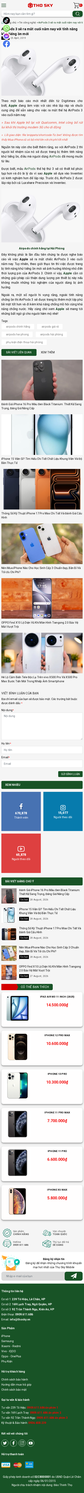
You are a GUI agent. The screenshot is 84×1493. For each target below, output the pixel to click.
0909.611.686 (24, 1314)
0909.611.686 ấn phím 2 (45, 1412)
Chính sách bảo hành (14, 1379)
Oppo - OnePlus (11, 1356)
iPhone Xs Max (57, 1189)
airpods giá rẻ (50, 326)
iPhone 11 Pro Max (57, 1112)
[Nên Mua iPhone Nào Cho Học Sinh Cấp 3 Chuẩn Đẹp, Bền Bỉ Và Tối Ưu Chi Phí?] (42, 544)
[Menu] (3, 5)
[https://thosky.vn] (41, 5)
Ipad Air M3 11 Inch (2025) (57, 996)
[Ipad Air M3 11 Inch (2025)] (17, 1008)
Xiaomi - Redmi (11, 1346)
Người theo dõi (63, 815)
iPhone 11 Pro (57, 1151)
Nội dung (7, 710)
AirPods (55, 156)
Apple (13, 105)
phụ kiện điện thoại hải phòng (24, 342)
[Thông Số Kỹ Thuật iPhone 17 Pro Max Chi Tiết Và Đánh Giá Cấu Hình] (42, 489)
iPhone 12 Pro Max (57, 1035)
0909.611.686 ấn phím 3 (52, 1417)
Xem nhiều (12, 784)
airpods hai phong (17, 334)
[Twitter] (4, 1443)
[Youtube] (30, 1443)
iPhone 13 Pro (57, 1073)
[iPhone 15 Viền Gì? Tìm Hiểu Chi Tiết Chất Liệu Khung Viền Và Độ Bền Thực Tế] (42, 434)
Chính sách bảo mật (14, 1389)
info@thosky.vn (20, 1319)
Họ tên (6, 743)
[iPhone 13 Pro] (17, 1085)
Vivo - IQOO (8, 1351)
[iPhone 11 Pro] (17, 1162)
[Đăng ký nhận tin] (74, 1276)
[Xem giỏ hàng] (76, 5)
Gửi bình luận (70, 774)
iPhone (5, 1336)
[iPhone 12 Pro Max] (17, 1047)
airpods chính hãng (18, 326)
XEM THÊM (48, 352)
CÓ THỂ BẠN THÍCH (35, 987)
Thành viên (21, 815)
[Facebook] (13, 1443)
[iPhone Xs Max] (17, 1201)
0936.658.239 (37, 1422)
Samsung (7, 1341)
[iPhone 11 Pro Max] (17, 1124)
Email (5, 757)
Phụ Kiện (6, 1361)
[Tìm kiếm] (77, 14)
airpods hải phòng (51, 334)
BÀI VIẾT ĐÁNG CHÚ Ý (19, 881)
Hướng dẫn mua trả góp (16, 1384)
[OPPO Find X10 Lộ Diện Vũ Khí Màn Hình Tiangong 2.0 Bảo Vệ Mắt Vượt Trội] (42, 598)
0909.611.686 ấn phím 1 (42, 1407)
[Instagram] (22, 1443)
